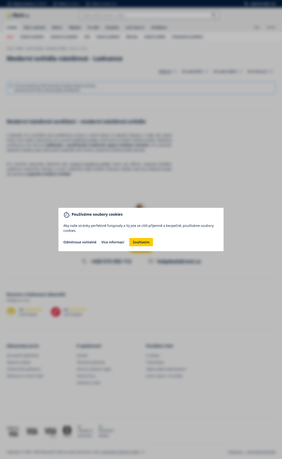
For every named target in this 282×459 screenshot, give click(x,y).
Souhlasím (141, 242)
